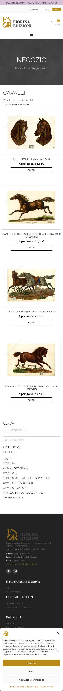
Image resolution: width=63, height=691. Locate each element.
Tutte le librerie (14, 603)
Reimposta (15, 429)
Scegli (31, 170)
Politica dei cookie (18, 687)
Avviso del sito (47, 687)
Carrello (56, 10)
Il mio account (36, 10)
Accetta (32, 663)
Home (18, 68)
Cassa (47, 10)
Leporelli (11, 623)
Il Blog (9, 588)
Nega (31, 671)
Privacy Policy (33, 687)
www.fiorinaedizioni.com (21, 564)
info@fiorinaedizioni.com (25, 557)
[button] (58, 633)
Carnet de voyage (15, 627)
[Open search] (51, 22)
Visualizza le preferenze (31, 680)
